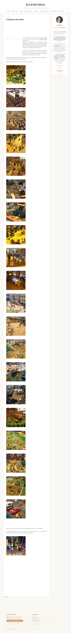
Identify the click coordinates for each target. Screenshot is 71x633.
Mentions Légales (34, 617)
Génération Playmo (30, 44)
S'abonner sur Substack (15, 620)
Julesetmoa (35, 4)
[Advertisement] (26, 29)
